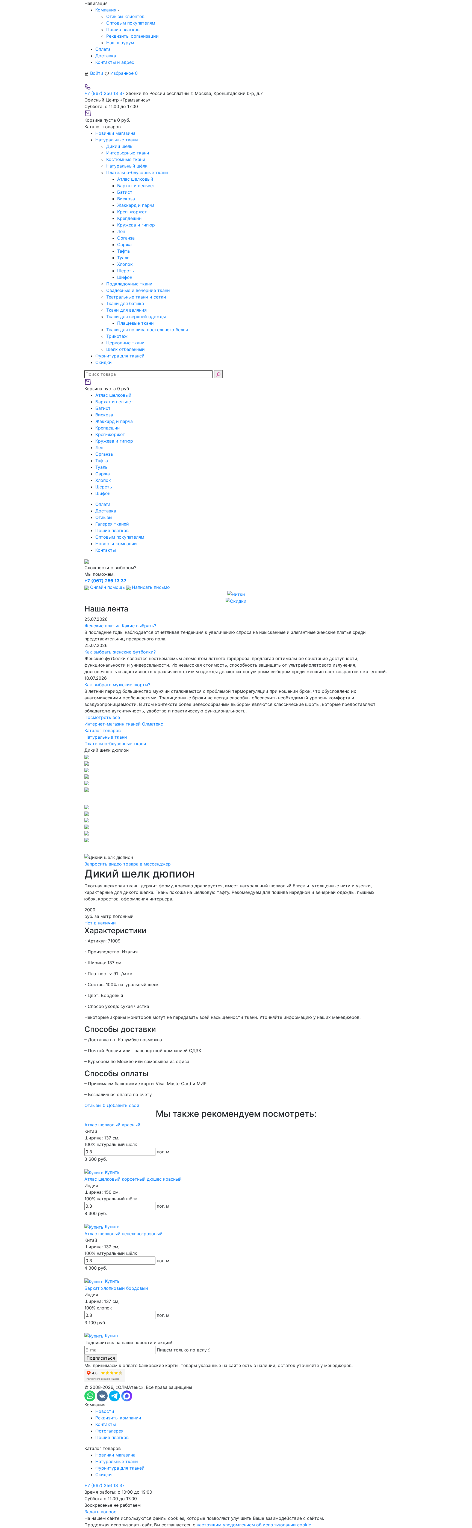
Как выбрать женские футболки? (120, 652)
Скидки (103, 1474)
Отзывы (103, 517)
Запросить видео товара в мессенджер (127, 864)
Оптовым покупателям (130, 23)
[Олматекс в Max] (126, 1395)
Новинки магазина (115, 1455)
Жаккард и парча (136, 205)
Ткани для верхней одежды (136, 316)
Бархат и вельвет (136, 185)
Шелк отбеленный (125, 349)
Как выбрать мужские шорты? (117, 684)
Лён (121, 231)
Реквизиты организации (132, 36)
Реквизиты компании (118, 1417)
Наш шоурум (120, 42)
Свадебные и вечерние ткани (138, 290)
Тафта (123, 251)
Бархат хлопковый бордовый (116, 1288)
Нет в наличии (100, 923)
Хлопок (125, 264)
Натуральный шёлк (127, 166)
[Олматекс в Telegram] (115, 1395)
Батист (124, 192)
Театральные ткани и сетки (136, 297)
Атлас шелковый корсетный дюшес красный (133, 1179)
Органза (126, 238)
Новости (104, 1411)
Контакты (105, 550)
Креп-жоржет (132, 211)
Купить (112, 1172)
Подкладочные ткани (129, 283)
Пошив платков (123, 29)
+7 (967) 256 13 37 (104, 93)
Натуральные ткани (116, 1461)
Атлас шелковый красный (112, 1124)
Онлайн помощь (107, 587)
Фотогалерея (109, 1431)
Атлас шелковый (135, 179)
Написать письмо (150, 587)
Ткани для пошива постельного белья (147, 329)
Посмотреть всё (102, 717)
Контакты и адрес (114, 62)
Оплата (103, 49)
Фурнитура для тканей (119, 1468)
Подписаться (101, 1358)
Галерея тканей (112, 524)
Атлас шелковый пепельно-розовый (123, 1233)
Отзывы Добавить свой (111, 1105)
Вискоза (126, 198)
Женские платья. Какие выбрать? (120, 625)
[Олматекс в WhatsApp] (90, 1395)
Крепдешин (129, 218)
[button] (236, 798)
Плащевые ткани (135, 323)
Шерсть (125, 270)
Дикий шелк (119, 146)
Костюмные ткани (125, 159)
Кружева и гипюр (136, 225)
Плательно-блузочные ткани (137, 172)
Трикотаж (117, 336)
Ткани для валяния (126, 310)
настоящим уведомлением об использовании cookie (254, 1524)
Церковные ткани (125, 342)
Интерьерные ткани (127, 153)
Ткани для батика (125, 303)
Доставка (105, 55)
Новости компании (116, 543)
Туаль (123, 257)
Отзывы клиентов (125, 16)
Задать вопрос (100, 1511)
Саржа (124, 244)
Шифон (124, 277)
